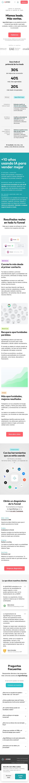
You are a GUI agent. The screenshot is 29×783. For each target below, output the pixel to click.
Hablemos (24, 2)
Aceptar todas (20, 776)
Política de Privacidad (22, 758)
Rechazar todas (8, 776)
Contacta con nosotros (14, 685)
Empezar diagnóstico (14, 568)
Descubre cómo (14, 434)
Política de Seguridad (22, 760)
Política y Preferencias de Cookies (18, 763)
